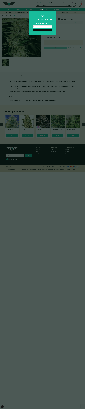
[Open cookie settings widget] (2, 406)
